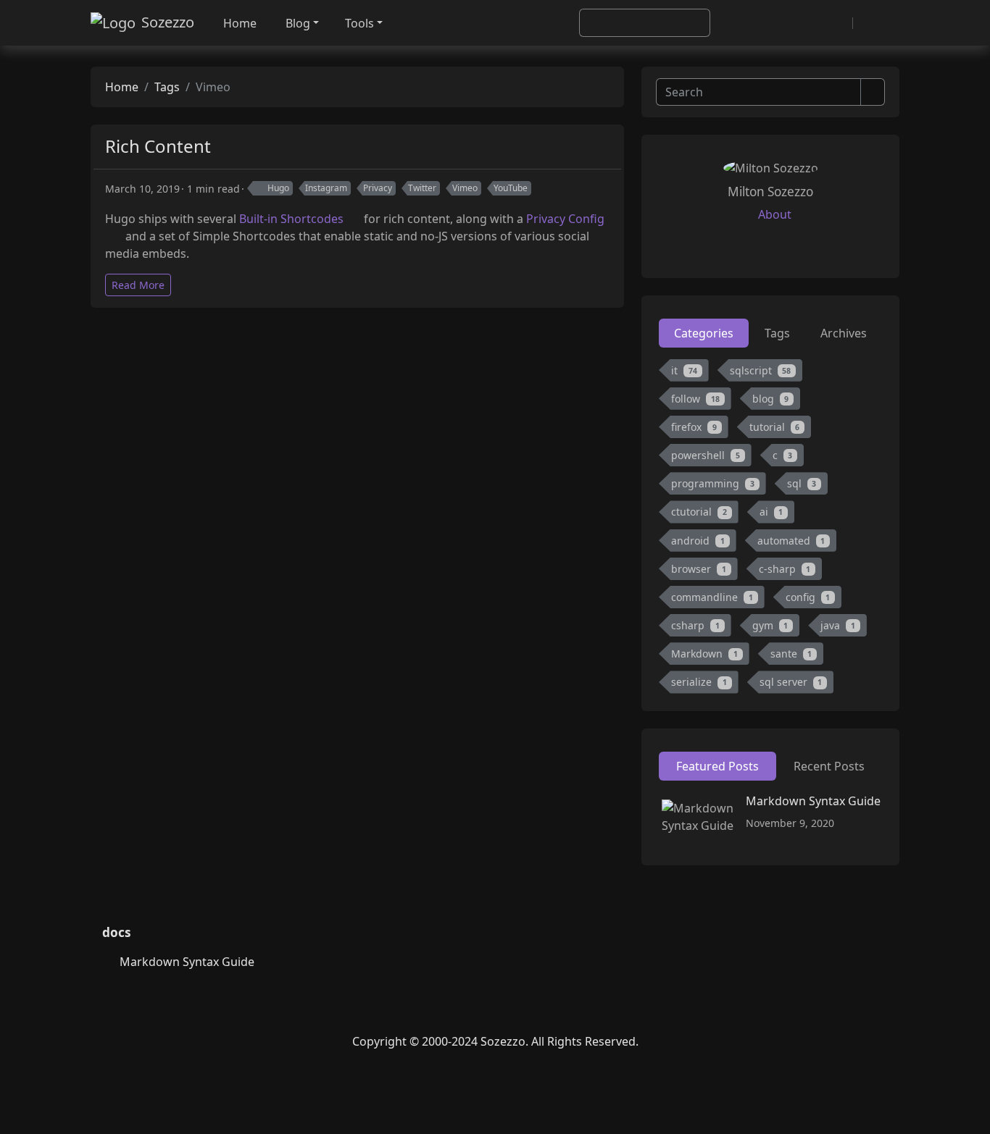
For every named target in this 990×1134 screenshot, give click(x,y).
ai (771, 511)
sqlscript (760, 370)
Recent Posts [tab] (829, 766)
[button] (869, 23)
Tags (167, 87)
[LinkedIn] (495, 1007)
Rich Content (158, 146)
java (837, 625)
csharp (695, 625)
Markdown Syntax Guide (813, 801)
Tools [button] (359, 23)
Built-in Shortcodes (291, 219)
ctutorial (699, 511)
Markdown (704, 653)
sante (791, 653)
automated (791, 540)
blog (770, 399)
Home (240, 23)
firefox (694, 427)
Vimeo (465, 188)
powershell (705, 455)
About (774, 214)
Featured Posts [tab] (717, 766)
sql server (791, 682)
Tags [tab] (777, 333)
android (698, 540)
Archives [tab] (843, 333)
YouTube (511, 188)
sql (802, 483)
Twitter (422, 188)
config (808, 597)
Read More (138, 285)
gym (770, 625)
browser (698, 569)
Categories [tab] (703, 333)
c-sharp (785, 569)
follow (695, 399)
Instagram (326, 188)
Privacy (377, 188)
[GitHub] (816, 23)
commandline (712, 597)
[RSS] (836, 23)
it (684, 370)
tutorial (774, 427)
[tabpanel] (770, 529)
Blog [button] (298, 23)
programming (712, 483)
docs (116, 932)
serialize (699, 682)
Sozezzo (167, 22)
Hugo (278, 188)
